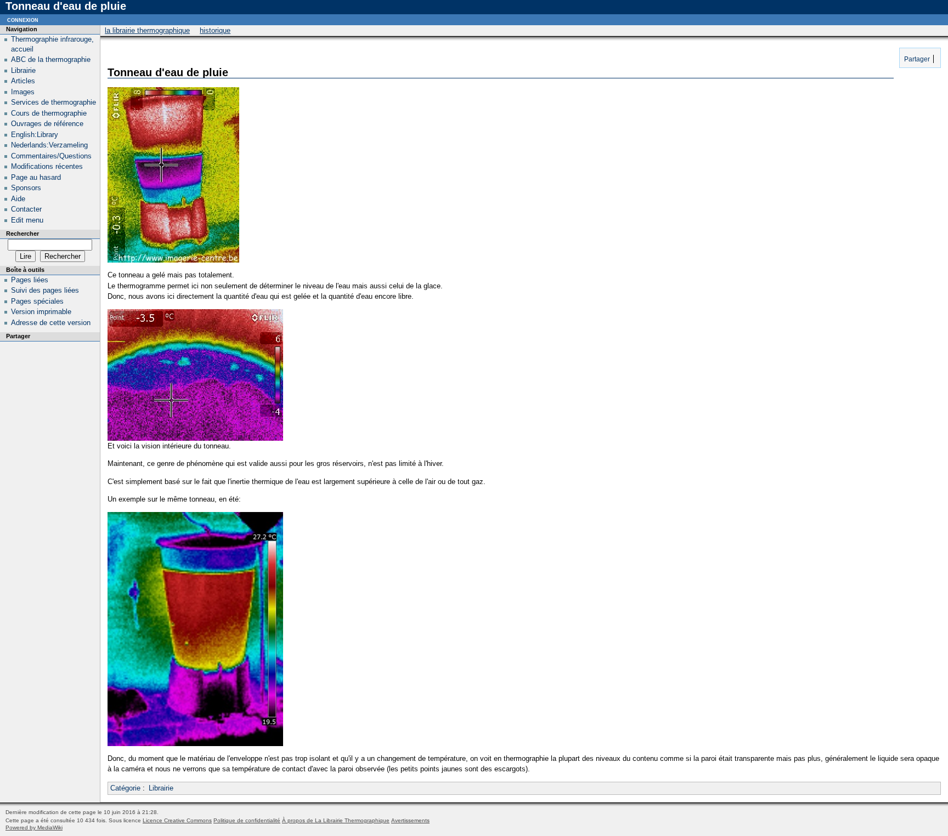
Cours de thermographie (49, 113)
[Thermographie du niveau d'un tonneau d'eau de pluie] (195, 744)
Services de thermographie (53, 102)
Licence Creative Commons (177, 820)
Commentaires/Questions (51, 156)
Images (23, 92)
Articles (23, 81)
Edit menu (27, 220)
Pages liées (29, 280)
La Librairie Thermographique (147, 30)
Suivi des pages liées (45, 290)
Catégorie (125, 788)
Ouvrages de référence (47, 124)
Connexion (22, 19)
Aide (18, 199)
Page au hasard (36, 177)
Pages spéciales (37, 301)
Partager (916, 58)
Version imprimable (41, 312)
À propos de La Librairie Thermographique (336, 820)
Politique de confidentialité (246, 820)
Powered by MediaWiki (34, 827)
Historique (215, 30)
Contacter (26, 209)
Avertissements (410, 820)
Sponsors (26, 188)
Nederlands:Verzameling (49, 145)
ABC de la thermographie (51, 59)
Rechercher (22, 233)
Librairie (161, 788)
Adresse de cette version (51, 323)
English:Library (34, 134)
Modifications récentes (47, 166)
